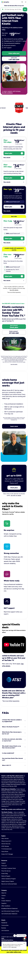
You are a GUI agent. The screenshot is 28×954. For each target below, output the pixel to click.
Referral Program (5, 876)
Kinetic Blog (4, 873)
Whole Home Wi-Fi (6, 841)
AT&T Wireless (5, 846)
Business (3, 928)
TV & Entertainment (6, 849)
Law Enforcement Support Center (10, 911)
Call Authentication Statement (9, 913)
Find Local (4, 865)
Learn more (14, 426)
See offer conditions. (7, 92)
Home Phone (4, 851)
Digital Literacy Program (7, 881)
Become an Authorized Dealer (9, 884)
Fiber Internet (5, 838)
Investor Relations (6, 900)
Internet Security (5, 843)
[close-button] (24, 943)
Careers (3, 895)
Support (3, 863)
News (2, 898)
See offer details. (14, 290)
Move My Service (5, 871)
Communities (4, 925)
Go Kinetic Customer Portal (8, 868)
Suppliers (3, 903)
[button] (25, 939)
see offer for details (16, 495)
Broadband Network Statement (9, 908)
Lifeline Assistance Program (8, 878)
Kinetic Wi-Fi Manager (7, 854)
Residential (4, 922)
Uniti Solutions (5, 930)
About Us (3, 893)
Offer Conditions (5, 906)
